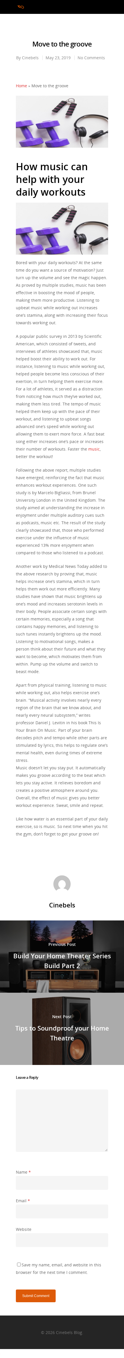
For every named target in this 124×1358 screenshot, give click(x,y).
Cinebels (30, 57)
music (94, 449)
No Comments (91, 57)
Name (23, 1172)
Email (23, 1200)
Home (21, 85)
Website (23, 1229)
